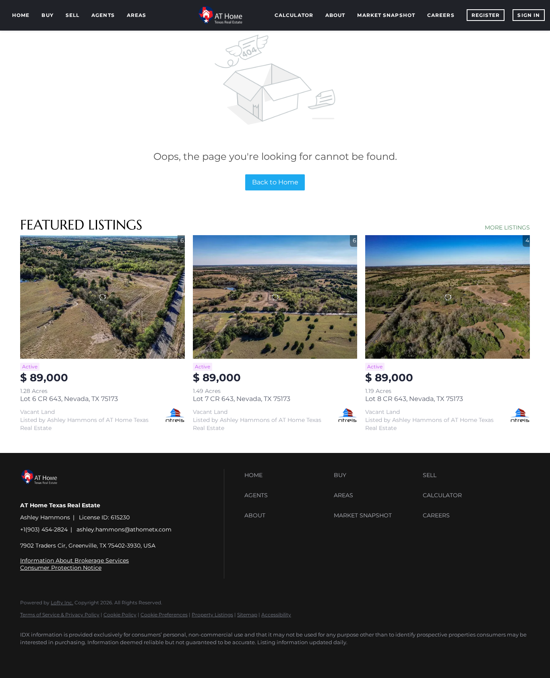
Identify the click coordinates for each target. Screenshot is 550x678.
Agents (103, 15)
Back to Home (275, 182)
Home (20, 15)
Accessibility (276, 615)
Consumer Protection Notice (60, 567)
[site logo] (45, 491)
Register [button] (485, 15)
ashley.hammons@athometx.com (124, 529)
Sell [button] (72, 15)
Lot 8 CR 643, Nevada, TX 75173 (414, 399)
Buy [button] (47, 15)
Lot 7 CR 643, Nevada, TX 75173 (241, 399)
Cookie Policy (119, 615)
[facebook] (29, 656)
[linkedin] (53, 656)
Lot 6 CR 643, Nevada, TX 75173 (69, 399)
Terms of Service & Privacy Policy (59, 615)
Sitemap (247, 615)
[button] (286, 475)
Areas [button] (137, 15)
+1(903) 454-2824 (44, 529)
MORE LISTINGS (507, 227)
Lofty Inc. (62, 602)
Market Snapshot (386, 15)
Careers (441, 15)
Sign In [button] (528, 15)
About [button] (335, 15)
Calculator (294, 15)
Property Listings (212, 615)
